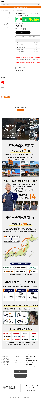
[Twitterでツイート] (16, 70)
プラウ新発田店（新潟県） (5, 359)
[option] (7, 18)
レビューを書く (20, 109)
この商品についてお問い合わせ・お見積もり (29, 36)
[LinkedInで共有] (22, 70)
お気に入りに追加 (21, 67)
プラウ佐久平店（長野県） (5, 364)
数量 (16, 28)
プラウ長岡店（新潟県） (5, 358)
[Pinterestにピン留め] (20, 70)
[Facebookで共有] (18, 70)
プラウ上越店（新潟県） (5, 356)
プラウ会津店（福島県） (5, 365)
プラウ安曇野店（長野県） (5, 362)
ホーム (1, 10)
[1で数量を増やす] (25, 29)
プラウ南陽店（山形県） (5, 361)
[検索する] (39, 4)
